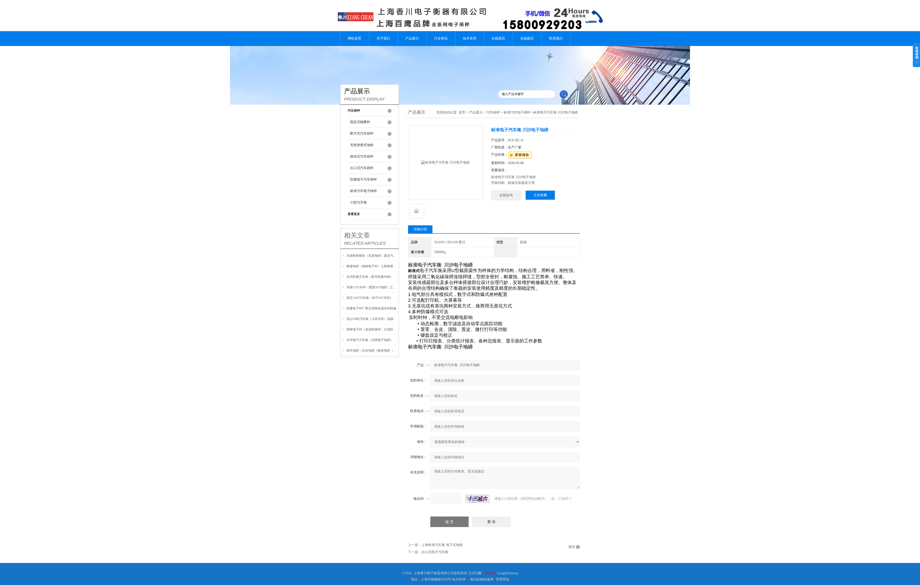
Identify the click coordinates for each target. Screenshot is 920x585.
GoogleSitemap (507, 573)
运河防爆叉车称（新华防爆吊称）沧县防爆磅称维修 (371, 276)
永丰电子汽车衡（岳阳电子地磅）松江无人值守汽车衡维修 (371, 340)
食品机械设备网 (482, 579)
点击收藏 (540, 195)
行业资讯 (441, 38)
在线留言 (527, 38)
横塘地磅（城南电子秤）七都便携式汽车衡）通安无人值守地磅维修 (371, 266)
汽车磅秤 (493, 112)
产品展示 (412, 38)
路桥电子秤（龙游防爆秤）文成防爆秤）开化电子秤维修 (371, 329)
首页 (462, 112)
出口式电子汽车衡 (434, 552)
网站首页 (354, 38)
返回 (571, 547)
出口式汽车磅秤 (362, 168)
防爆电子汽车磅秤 (363, 179)
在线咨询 (506, 195)
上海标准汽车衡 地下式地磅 (442, 545)
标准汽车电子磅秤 (363, 191)
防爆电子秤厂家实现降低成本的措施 (371, 308)
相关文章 (357, 235)
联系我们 (556, 38)
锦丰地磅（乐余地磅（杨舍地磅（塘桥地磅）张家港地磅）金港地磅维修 (371, 350)
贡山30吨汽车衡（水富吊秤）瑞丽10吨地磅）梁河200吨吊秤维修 (371, 319)
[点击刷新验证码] (477, 499)
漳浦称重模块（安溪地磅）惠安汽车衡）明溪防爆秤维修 (371, 255)
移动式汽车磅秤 (362, 156)
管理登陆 (502, 579)
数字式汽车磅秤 (362, 133)
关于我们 (383, 38)
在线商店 (498, 38)
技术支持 (469, 38)
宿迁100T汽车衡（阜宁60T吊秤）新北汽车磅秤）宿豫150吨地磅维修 (371, 298)
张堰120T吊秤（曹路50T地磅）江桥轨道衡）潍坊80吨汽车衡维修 (371, 287)
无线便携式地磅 (362, 145)
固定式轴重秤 (360, 122)
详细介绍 (420, 229)
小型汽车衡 (358, 202)
